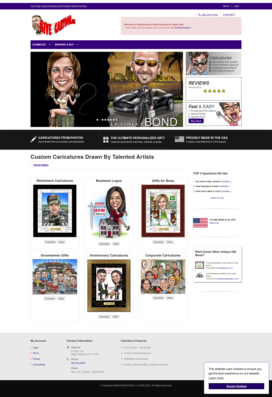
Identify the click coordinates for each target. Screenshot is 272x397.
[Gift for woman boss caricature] (109, 212)
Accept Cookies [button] (236, 386)
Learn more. (216, 378)
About (226, 5)
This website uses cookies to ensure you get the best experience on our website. (235, 373)
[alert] (236, 378)
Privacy (36, 358)
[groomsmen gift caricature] (55, 277)
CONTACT (229, 15)
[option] (107, 89)
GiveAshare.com (225, 267)
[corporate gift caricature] (163, 276)
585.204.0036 (209, 15)
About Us (214, 222)
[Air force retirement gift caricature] (55, 211)
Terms (36, 352)
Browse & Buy (64, 44)
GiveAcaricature (182, 27)
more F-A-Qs (217, 197)
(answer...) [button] (226, 181)
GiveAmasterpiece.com (228, 278)
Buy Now (195, 121)
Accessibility (39, 364)
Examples (39, 44)
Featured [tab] (40, 165)
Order (61, 241)
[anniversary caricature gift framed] (109, 286)
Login (236, 5)
